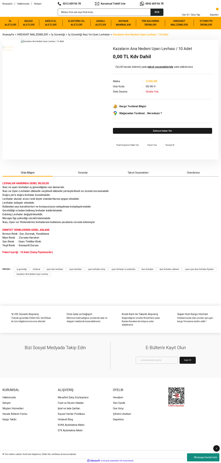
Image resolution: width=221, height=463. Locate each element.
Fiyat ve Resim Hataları (71, 402)
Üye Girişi (118, 408)
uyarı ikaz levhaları (54, 269)
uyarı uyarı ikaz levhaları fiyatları (199, 269)
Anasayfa (7, 3)
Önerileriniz (193, 172)
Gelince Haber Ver (162, 131)
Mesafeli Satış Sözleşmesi (73, 397)
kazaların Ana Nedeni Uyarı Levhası (32, 274)
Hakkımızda (23, 3)
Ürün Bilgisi (27, 172)
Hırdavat (36, 269)
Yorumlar (83, 172)
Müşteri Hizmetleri (12, 408)
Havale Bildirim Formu (14, 413)
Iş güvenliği (22, 269)
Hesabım (118, 397)
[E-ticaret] (110, 460)
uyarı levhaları (75, 269)
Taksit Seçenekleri (138, 172)
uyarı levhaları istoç (96, 269)
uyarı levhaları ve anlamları (123, 269)
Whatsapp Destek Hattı (205, 457)
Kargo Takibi (9, 419)
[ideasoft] (93, 460)
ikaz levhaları (147, 269)
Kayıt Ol (187, 360)
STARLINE (151, 81)
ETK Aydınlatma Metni (70, 430)
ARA (157, 12)
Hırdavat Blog (65, 419)
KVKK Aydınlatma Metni (71, 424)
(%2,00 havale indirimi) (154, 66)
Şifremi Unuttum (122, 413)
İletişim (38, 3)
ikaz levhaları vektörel (169, 269)
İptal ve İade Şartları (69, 408)
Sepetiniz (118, 419)
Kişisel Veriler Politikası (71, 413)
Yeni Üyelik (119, 402)
